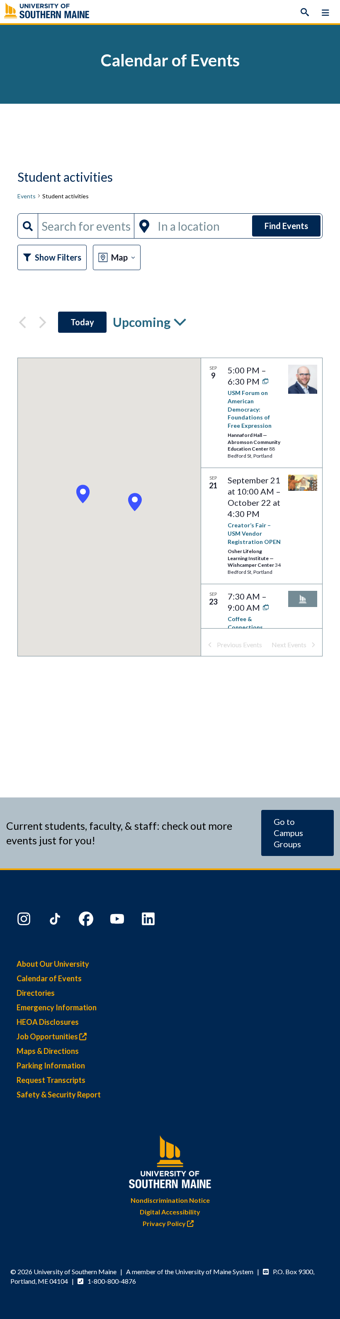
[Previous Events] (22, 322)
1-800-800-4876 (111, 1281)
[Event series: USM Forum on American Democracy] (263, 381)
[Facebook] (87, 921)
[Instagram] (25, 921)
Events (26, 196)
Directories (36, 992)
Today (82, 322)
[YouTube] (118, 921)
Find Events (286, 226)
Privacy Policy (165, 1223)
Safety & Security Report (59, 1094)
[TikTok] (56, 921)
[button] (135, 502)
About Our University (53, 963)
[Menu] (325, 12)
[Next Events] (43, 322)
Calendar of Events (49, 978)
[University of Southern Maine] (170, 1160)
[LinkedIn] (149, 921)
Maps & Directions (48, 1051)
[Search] (304, 12)
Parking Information (51, 1065)
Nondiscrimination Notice (170, 1200)
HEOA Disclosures (48, 1021)
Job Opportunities (48, 1036)
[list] (262, 493)
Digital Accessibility (170, 1212)
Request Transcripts (51, 1080)
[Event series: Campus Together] (264, 607)
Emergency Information (57, 1007)
